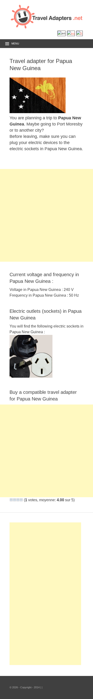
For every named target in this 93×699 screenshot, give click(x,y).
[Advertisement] (46, 215)
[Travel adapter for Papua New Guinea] (38, 112)
